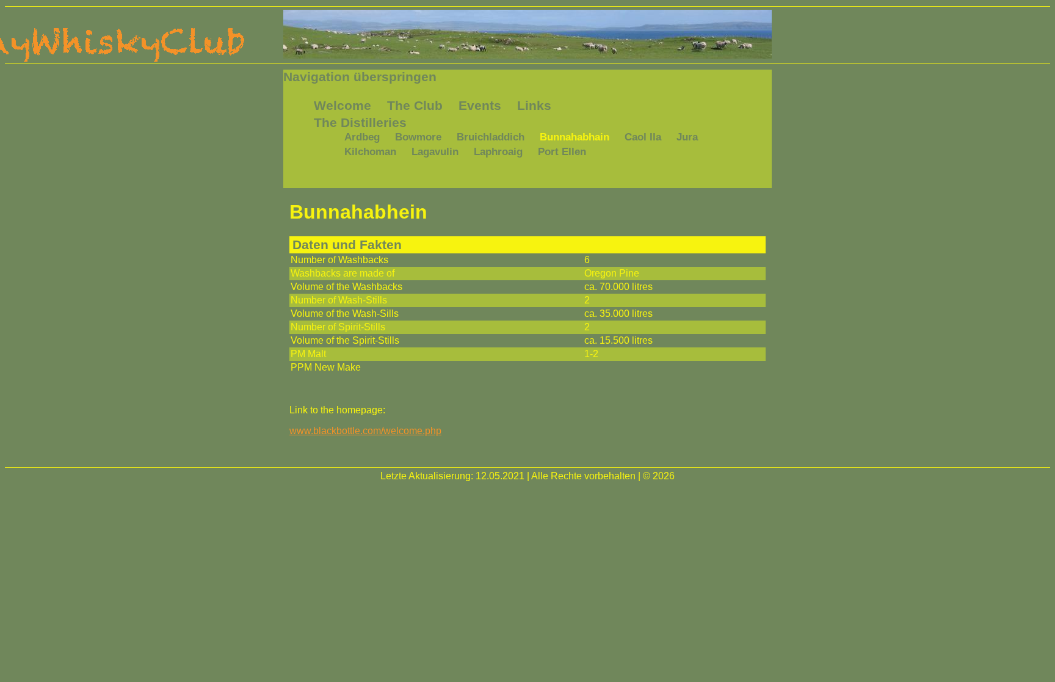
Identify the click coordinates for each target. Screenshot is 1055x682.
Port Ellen (562, 152)
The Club (415, 105)
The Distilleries (360, 122)
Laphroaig (498, 152)
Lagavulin (435, 152)
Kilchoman (370, 152)
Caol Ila (643, 137)
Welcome (342, 105)
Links (534, 105)
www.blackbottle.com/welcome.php (365, 431)
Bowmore (418, 137)
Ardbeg (362, 137)
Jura (687, 137)
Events (480, 105)
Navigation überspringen (360, 77)
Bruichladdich (490, 137)
